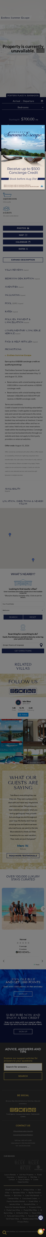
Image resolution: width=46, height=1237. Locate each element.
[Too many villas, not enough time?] (41, 1218)
